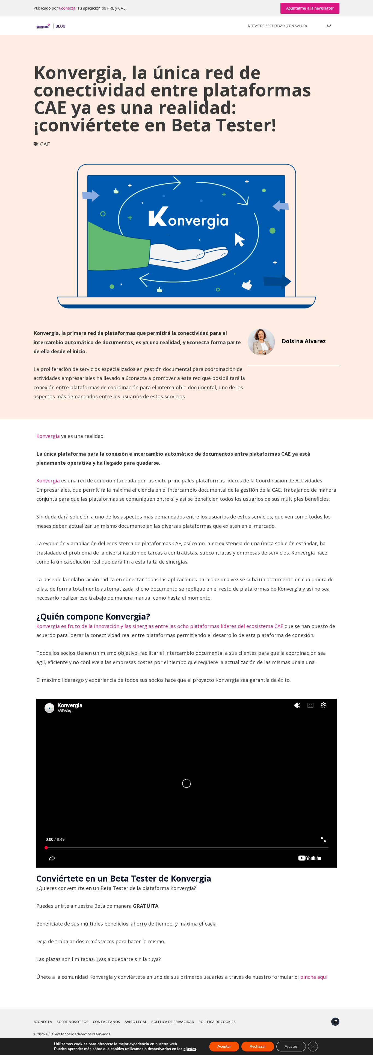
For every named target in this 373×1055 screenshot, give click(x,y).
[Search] (328, 25)
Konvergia (48, 436)
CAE (45, 144)
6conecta (67, 8)
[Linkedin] (335, 1022)
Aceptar (224, 1046)
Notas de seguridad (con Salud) (277, 25)
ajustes (189, 1049)
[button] (309, 8)
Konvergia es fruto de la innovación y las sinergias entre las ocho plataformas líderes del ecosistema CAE (159, 626)
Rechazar (258, 1046)
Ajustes (291, 1046)
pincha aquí (313, 977)
